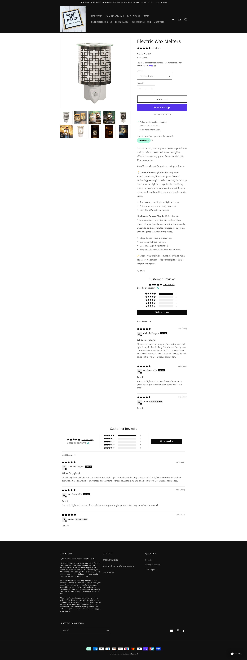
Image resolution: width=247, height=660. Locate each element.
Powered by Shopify (132, 654)
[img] (144, 329)
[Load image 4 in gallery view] (109, 117)
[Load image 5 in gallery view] (123, 117)
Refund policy (151, 569)
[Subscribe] (107, 630)
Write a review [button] (162, 312)
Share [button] (142, 270)
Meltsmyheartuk (119, 654)
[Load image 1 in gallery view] (66, 117)
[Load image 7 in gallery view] (80, 131)
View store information (150, 129)
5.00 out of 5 (169, 284)
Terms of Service (152, 564)
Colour (139, 71)
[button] (173, 19)
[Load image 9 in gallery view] (109, 131)
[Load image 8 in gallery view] (94, 131)
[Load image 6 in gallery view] (66, 131)
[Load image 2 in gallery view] (80, 117)
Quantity (140, 83)
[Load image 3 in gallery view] (94, 117)
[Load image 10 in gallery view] (123, 131)
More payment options (162, 114)
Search (148, 559)
